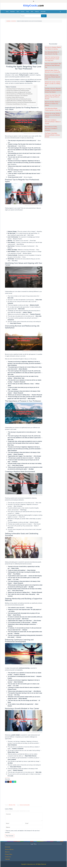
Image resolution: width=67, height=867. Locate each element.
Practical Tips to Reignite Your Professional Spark (18, 90)
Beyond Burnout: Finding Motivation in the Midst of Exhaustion (51, 128)
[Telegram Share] (13, 782)
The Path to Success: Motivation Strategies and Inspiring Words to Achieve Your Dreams (53, 90)
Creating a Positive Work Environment (15, 97)
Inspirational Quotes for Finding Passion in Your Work (19, 88)
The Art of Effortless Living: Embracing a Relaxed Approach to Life (52, 76)
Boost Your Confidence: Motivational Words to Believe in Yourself (53, 121)
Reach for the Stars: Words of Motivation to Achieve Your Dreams (52, 103)
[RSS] (34, 1)
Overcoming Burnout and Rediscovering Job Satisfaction (20, 93)
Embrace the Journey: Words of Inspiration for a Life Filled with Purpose (52, 115)
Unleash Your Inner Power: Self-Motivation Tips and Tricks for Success (53, 96)
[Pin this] (11, 782)
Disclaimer (7, 847)
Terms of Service (9, 849)
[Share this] (6, 782)
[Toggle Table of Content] (34, 87)
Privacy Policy (8, 854)
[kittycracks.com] (33, 5)
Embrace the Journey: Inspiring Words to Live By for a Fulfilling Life (52, 83)
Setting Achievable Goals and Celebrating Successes (19, 99)
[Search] (60, 11)
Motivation (11, 804)
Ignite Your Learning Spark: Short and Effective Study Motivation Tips (53, 65)
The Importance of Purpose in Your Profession (17, 95)
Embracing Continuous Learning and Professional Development (21, 102)
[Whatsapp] (15, 782)
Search (43, 16)
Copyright (7, 859)
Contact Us (8, 856)
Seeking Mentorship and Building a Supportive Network (19, 100)
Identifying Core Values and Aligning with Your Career (19, 92)
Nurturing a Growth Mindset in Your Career (17, 104)
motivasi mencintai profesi (25, 804)
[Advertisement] (33, 33)
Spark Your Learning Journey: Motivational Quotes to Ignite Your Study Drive (52, 58)
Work (14, 804)
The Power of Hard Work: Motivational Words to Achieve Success (52, 135)
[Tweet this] (8, 782)
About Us (7, 852)
